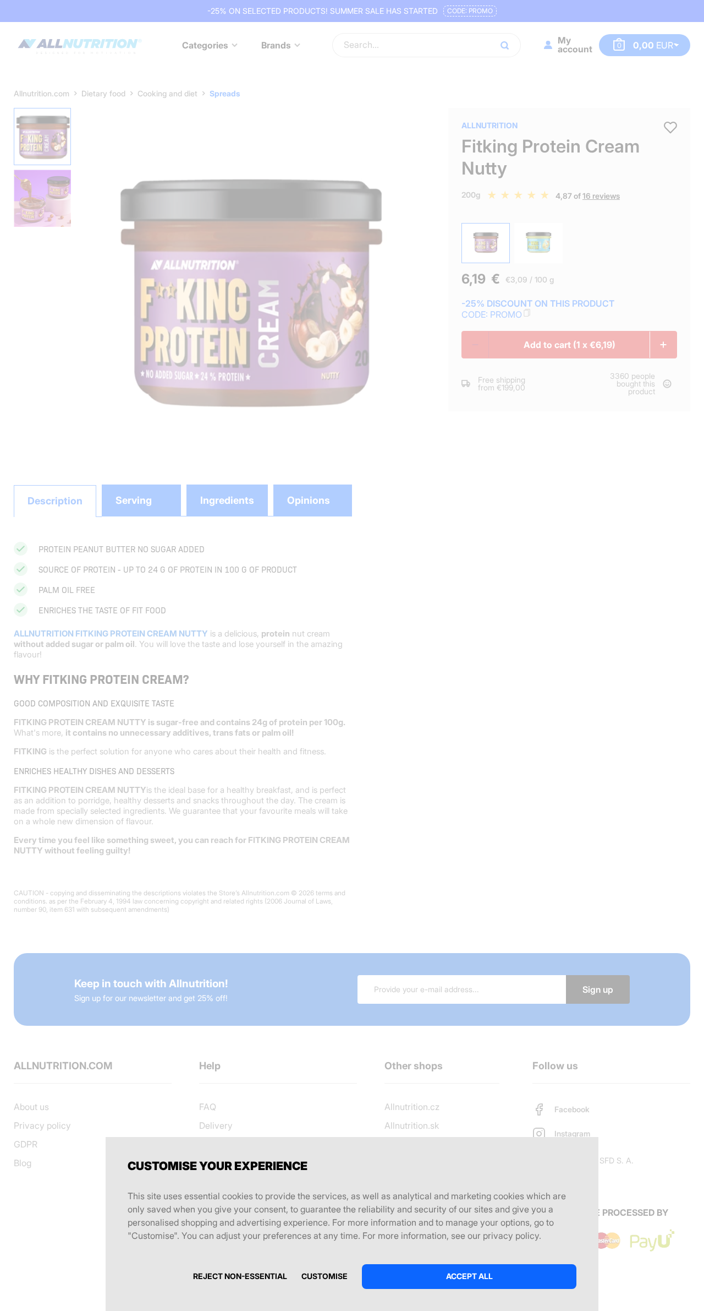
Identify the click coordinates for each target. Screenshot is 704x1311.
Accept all (469, 1276)
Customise (324, 1276)
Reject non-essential (240, 1276)
